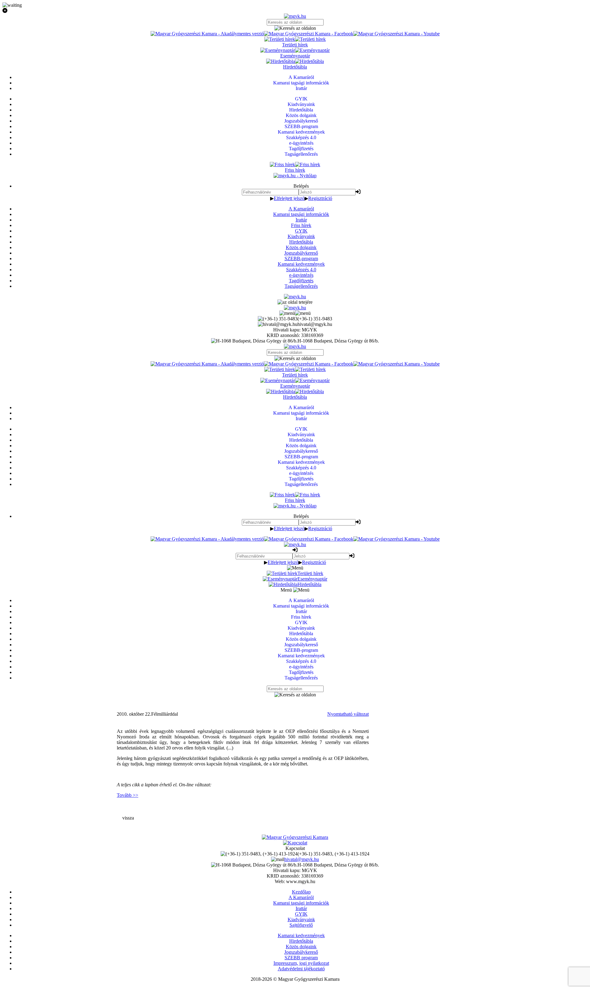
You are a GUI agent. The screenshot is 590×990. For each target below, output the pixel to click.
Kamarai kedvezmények (301, 264)
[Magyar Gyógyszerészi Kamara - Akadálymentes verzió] (207, 33)
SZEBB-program (301, 258)
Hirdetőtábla (301, 242)
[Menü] (295, 313)
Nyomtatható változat (348, 714)
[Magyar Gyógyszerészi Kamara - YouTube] (396, 33)
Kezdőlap (301, 891)
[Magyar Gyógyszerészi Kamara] (295, 837)
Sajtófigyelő (301, 925)
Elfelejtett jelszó (289, 198)
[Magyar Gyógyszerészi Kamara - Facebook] (308, 33)
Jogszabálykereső (301, 253)
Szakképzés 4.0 (301, 269)
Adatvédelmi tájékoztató (301, 968)
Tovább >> (127, 795)
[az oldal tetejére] (295, 302)
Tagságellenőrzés (301, 286)
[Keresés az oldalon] (295, 28)
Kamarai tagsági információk (301, 214)
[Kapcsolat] (295, 842)
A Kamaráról (301, 208)
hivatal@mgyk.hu (301, 859)
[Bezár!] (295, 11)
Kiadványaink (301, 236)
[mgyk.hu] (295, 16)
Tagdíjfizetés (301, 280)
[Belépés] (358, 191)
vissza (128, 817)
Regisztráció (320, 198)
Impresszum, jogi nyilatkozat (301, 963)
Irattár (301, 219)
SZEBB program (301, 957)
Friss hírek (301, 225)
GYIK (301, 230)
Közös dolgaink (301, 247)
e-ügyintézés (301, 275)
